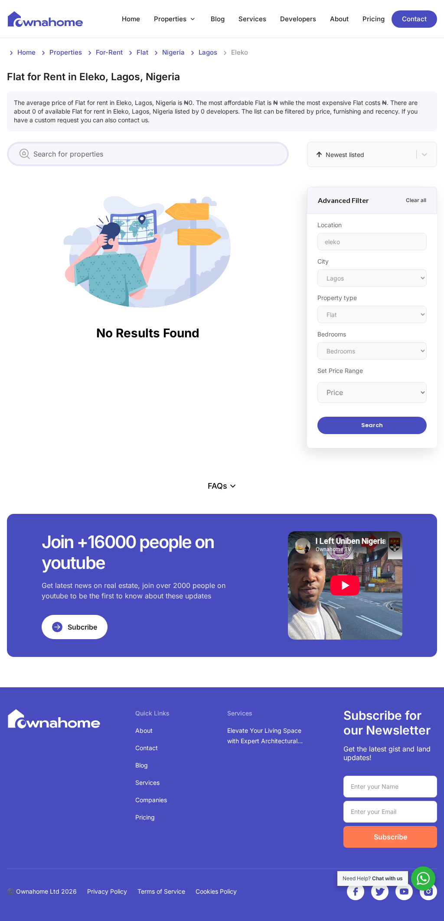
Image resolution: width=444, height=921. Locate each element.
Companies (151, 799)
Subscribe (390, 837)
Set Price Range (340, 370)
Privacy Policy (107, 891)
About (339, 19)
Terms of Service (161, 891)
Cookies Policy (216, 891)
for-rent (109, 52)
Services (252, 19)
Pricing (373, 19)
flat (142, 52)
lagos (208, 52)
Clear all (416, 200)
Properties (170, 19)
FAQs (217, 485)
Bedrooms (331, 334)
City (323, 261)
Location (329, 225)
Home (131, 19)
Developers (298, 19)
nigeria (173, 52)
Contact (414, 19)
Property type (337, 297)
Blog (218, 19)
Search (372, 425)
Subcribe (82, 627)
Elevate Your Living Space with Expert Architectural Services (264, 736)
